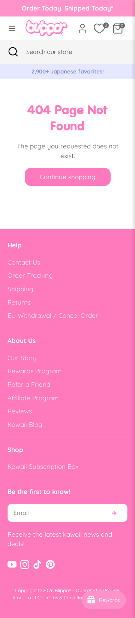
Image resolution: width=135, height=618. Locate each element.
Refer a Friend (29, 384)
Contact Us (24, 262)
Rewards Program (35, 371)
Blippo (62, 590)
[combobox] (58, 52)
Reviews (20, 411)
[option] (68, 71)
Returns (19, 302)
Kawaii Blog (25, 424)
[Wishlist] (99, 28)
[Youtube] (12, 564)
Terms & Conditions (66, 597)
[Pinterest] (50, 564)
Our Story (22, 358)
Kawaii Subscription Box (43, 466)
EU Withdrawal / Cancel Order (53, 315)
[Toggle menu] (10, 28)
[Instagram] (24, 564)
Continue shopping (68, 177)
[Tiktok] (37, 564)
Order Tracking (30, 275)
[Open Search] (13, 52)
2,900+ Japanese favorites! (68, 71)
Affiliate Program (33, 398)
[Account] (82, 26)
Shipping (20, 289)
